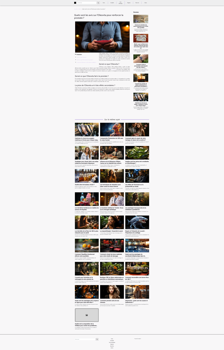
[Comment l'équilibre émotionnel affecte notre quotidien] (87, 245)
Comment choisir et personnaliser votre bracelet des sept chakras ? (141, 66)
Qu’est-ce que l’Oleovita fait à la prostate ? (85, 60)
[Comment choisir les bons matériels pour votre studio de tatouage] (112, 245)
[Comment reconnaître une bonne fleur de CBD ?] (137, 268)
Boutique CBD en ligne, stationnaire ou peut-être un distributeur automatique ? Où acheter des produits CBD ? (112, 279)
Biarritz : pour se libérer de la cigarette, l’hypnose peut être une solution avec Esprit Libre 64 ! (141, 46)
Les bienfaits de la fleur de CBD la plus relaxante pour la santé (86, 232)
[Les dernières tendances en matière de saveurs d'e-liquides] (87, 199)
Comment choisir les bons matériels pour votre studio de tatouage (111, 255)
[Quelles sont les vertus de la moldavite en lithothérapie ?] (137, 153)
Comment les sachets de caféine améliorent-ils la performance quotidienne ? (140, 85)
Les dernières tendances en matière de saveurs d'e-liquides (87, 208)
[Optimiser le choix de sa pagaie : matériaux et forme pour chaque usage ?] (140, 97)
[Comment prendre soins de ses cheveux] (112, 292)
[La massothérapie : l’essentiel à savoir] (112, 222)
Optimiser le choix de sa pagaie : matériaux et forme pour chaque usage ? (141, 104)
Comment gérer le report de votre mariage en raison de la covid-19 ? (135, 139)
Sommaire (79, 54)
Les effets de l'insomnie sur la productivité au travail (134, 185)
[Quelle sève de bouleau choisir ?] (87, 176)
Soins (104, 3)
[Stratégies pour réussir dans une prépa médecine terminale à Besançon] (87, 153)
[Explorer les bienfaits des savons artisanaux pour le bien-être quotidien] (140, 19)
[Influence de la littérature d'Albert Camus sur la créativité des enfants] (112, 153)
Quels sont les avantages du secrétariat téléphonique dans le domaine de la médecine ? (135, 256)
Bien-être (137, 3)
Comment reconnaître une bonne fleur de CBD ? (137, 278)
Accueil (75, 9)
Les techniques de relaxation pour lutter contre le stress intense (110, 185)
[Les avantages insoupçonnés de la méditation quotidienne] (137, 199)
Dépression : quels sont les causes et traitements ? (136, 301)
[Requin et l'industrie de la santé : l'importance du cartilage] (137, 222)
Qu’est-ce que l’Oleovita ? (82, 57)
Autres (145, 3)
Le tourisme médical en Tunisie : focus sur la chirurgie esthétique (111, 208)
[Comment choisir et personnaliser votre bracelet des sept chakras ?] (140, 58)
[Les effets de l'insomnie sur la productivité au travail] (137, 176)
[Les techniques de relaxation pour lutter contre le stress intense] (112, 176)
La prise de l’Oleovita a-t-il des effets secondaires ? (86, 62)
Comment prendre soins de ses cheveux (109, 301)
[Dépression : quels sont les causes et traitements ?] (137, 292)
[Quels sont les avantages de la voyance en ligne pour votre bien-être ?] (87, 292)
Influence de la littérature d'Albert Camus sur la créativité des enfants (110, 162)
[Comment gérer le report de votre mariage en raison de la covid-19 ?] (137, 129)
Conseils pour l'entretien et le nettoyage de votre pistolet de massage (84, 279)
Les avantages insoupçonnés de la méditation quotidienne (135, 208)
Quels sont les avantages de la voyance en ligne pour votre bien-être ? (87, 301)
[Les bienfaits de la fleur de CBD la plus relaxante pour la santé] (87, 222)
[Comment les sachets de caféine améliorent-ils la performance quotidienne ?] (140, 78)
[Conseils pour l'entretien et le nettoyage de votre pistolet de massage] (87, 268)
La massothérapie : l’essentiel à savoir (111, 231)
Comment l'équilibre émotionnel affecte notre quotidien (84, 255)
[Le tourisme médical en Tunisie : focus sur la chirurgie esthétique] (112, 199)
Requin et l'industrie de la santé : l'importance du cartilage (135, 232)
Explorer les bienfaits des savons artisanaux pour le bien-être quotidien (140, 26)
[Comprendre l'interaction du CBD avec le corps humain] (112, 129)
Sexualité (112, 3)
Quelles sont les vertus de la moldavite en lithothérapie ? (137, 162)
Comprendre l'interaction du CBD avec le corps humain (111, 139)
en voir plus (113, 69)
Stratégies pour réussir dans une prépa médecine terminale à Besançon (86, 162)
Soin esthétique (120, 2)
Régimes (128, 3)
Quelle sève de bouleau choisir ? (84, 184)
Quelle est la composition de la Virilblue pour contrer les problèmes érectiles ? (86, 325)
